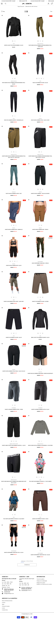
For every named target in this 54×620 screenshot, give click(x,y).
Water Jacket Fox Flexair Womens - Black (13, 45)
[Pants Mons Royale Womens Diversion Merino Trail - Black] (13, 64)
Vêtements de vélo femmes (31, 6)
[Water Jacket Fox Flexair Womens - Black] (13, 27)
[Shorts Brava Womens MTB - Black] (13, 247)
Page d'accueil (21, 6)
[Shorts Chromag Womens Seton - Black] (40, 391)
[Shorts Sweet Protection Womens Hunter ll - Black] (13, 427)
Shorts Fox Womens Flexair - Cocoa (40, 518)
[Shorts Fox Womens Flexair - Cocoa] (40, 500)
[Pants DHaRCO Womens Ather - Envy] (13, 175)
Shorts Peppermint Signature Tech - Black (13, 552)
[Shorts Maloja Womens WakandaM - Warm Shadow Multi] (40, 355)
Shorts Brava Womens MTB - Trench (40, 229)
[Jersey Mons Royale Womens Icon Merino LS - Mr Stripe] (40, 427)
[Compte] (48, 3)
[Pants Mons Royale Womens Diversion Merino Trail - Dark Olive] (40, 27)
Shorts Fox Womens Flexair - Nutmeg (40, 301)
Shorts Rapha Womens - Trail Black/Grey (40, 193)
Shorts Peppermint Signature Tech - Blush (40, 554)
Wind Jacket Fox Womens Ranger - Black (40, 337)
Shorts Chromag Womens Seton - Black (40, 409)
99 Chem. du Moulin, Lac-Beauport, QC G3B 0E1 (26, 588)
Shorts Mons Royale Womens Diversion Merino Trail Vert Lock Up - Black (40, 157)
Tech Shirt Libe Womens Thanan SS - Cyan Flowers (40, 481)
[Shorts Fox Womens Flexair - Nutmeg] (40, 283)
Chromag (14, 407)
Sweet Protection (14, 443)
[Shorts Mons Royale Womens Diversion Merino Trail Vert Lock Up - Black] (40, 138)
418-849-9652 (24, 590)
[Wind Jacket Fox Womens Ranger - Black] (40, 319)
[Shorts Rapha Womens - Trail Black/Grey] (40, 175)
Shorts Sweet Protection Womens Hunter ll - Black (14, 445)
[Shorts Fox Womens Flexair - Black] (13, 319)
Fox (14, 43)
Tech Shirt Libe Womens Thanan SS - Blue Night (13, 518)
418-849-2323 (7, 591)
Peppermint (40, 261)
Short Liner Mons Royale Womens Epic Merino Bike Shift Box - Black (13, 482)
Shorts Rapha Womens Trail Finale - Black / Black (13, 371)
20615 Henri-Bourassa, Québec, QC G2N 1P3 (9, 589)
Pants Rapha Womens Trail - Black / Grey (40, 120)
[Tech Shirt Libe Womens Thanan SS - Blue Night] (13, 500)
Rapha (40, 118)
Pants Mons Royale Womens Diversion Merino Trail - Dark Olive (40, 46)
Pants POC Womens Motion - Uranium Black (13, 120)
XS (12, 41)
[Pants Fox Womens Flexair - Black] (40, 64)
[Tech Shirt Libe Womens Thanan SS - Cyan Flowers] (40, 463)
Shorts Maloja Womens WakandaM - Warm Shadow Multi (40, 373)
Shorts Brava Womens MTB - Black (13, 265)
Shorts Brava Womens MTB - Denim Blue (14, 229)
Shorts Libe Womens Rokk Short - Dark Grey (14, 301)
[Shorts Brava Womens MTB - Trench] (40, 211)
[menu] (2, 3)
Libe (14, 299)
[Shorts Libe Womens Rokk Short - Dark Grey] (13, 283)
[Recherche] (5, 3)
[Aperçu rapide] (2, 15)
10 (42, 297)
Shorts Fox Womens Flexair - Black (14, 337)
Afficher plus (27, 564)
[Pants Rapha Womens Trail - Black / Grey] (40, 102)
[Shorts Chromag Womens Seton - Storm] (13, 391)
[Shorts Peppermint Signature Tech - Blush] (40, 536)
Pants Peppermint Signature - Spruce (40, 263)
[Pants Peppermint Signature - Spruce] (40, 247)
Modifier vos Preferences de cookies (44, 584)
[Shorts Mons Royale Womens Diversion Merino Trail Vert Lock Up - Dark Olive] (13, 138)
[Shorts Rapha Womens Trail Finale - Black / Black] (13, 355)
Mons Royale (40, 43)
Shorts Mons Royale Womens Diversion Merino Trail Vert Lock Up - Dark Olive (13, 157)
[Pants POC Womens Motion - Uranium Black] (13, 102)
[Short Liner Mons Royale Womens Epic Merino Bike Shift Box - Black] (13, 463)
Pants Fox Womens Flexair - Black (40, 82)
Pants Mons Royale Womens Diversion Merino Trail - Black (13, 83)
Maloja (40, 371)
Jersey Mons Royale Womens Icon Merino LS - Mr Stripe (40, 445)
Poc (14, 118)
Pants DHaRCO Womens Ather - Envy (14, 193)
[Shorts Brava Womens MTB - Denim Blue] (13, 211)
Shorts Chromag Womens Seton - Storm (14, 409)
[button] (25, 11)
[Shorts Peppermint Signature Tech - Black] (13, 536)
